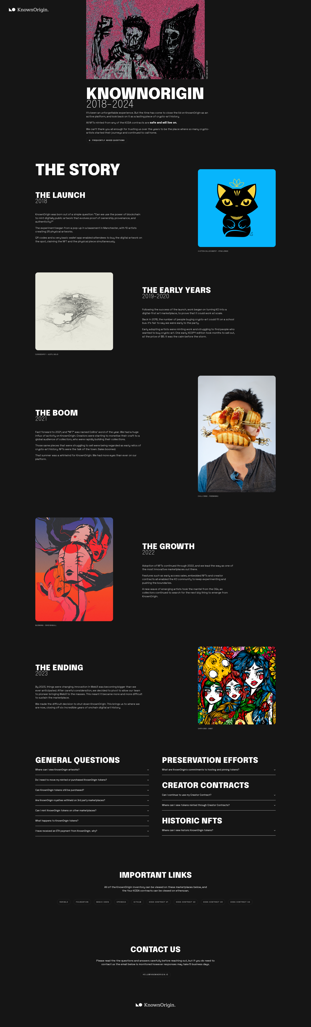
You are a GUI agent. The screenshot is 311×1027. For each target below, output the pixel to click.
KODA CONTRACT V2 (186, 902)
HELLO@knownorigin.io (155, 974)
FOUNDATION (82, 902)
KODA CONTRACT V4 (240, 902)
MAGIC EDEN (102, 902)
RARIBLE (64, 902)
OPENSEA (121, 902)
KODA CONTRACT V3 (213, 902)
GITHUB (137, 902)
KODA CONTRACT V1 (158, 902)
